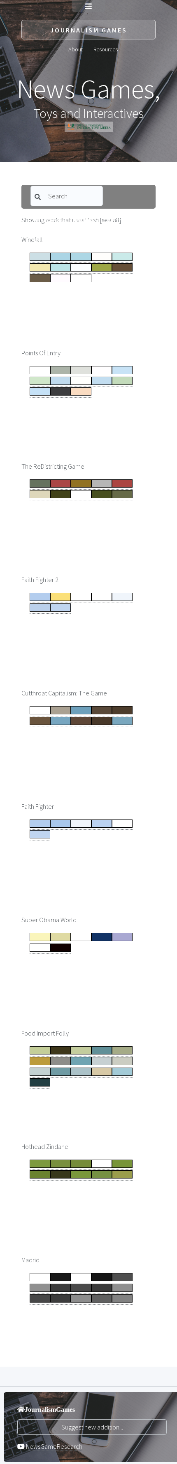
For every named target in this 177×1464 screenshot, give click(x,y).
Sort (116, 220)
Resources (105, 49)
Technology (53, 244)
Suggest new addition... (92, 1427)
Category (52, 220)
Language (97, 244)
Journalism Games (88, 30)
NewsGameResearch (54, 1446)
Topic (87, 220)
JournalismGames (50, 1409)
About (75, 49)
